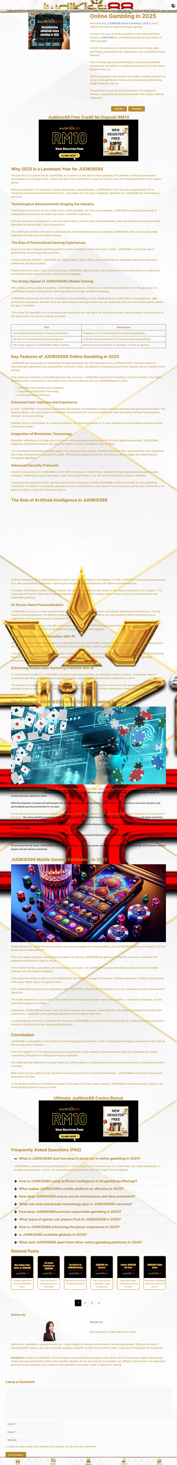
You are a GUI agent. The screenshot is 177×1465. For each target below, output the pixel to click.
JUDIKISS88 (106, 37)
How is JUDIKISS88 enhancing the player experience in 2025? (69, 1227)
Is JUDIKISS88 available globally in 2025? (53, 1235)
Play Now (119, 109)
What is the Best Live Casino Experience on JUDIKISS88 (48, 1284)
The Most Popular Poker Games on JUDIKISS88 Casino (22, 1284)
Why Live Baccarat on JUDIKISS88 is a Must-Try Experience (102, 1284)
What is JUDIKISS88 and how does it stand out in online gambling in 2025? (80, 1158)
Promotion (136, 109)
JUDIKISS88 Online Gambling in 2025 (128, 23)
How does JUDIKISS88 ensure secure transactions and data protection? (77, 1196)
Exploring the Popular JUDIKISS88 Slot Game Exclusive (128, 1284)
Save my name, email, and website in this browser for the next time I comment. (53, 1446)
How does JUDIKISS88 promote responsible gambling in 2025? (70, 1212)
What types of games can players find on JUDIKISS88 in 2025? (70, 1219)
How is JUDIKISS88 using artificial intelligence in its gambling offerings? (78, 1181)
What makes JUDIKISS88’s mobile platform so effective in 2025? (71, 1189)
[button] (88, 1158)
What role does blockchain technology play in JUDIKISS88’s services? (75, 1204)
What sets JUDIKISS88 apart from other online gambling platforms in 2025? (80, 1242)
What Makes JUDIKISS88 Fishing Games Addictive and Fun (155, 1284)
